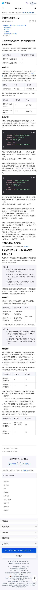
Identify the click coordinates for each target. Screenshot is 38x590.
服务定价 (6, 29)
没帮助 (27, 464)
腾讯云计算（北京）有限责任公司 (14, 578)
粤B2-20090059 (19, 574)
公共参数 (6, 492)
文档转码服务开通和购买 (10, 33)
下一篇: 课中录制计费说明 (9, 451)
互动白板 (17, 8)
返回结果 (6, 507)
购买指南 (18, 13)
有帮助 (14, 464)
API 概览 (6, 496)
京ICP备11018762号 (18, 580)
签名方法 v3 (7, 499)
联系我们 (19, 556)
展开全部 (5, 36)
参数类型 (6, 510)
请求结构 (6, 485)
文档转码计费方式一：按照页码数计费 (14, 25)
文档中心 (4, 13)
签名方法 (6, 503)
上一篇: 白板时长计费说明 (9, 448)
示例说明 (6, 31)
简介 (5, 489)
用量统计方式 (7, 27)
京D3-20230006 (25, 581)
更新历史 (6, 481)
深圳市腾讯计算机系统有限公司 (13, 573)
